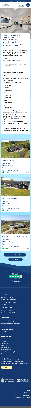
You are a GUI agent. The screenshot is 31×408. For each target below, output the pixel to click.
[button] (28, 141)
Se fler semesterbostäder (15, 255)
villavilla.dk (27, 388)
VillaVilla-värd (7, 121)
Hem (4, 35)
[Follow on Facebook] (2, 331)
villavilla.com (26, 395)
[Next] (27, 148)
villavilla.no (26, 393)
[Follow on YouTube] (5, 331)
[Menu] (28, 5)
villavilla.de (26, 390)
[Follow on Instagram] (3, 331)
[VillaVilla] (6, 5)
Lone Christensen (9, 37)
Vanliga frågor (15, 118)
